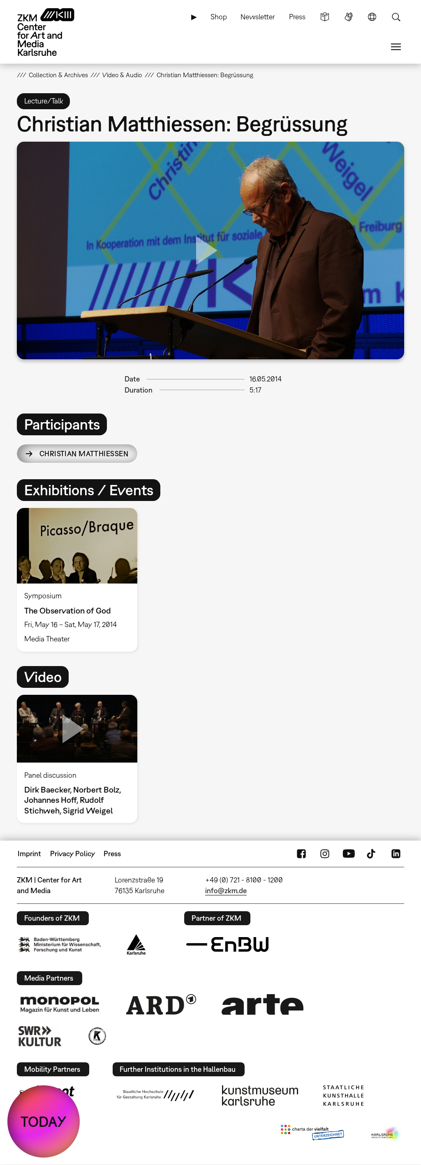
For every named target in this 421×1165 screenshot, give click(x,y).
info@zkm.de (226, 890)
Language (372, 16)
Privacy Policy (72, 853)
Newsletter (258, 16)
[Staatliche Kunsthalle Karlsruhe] (343, 1095)
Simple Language (325, 16)
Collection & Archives (58, 74)
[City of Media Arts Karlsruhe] (386, 1134)
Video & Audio (122, 74)
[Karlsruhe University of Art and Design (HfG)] (155, 1095)
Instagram (325, 853)
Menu (396, 46)
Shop (218, 16)
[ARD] (161, 1004)
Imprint (29, 853)
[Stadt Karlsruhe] (136, 944)
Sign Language (348, 16)
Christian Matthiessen (83, 453)
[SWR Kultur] (40, 1036)
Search (396, 16)
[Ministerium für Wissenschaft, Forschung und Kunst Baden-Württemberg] (60, 944)
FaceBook (301, 853)
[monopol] (60, 1004)
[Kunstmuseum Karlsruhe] (260, 1095)
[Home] (54, 32)
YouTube (348, 853)
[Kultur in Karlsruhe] (96, 1036)
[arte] (263, 1004)
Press (297, 16)
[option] (81, 579)
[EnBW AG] (227, 944)
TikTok (372, 853)
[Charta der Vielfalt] (312, 1134)
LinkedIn (396, 853)
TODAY (44, 1121)
